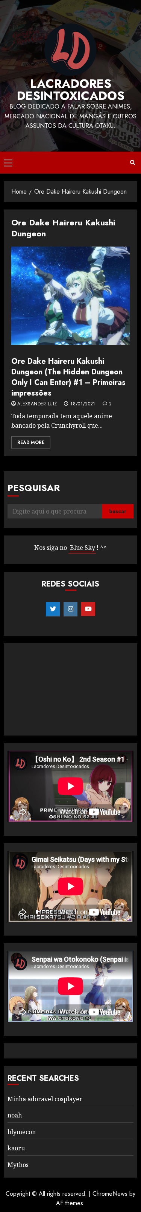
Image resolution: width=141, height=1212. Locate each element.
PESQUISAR (34, 487)
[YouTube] (88, 609)
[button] (8, 162)
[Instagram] (70, 609)
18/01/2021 (83, 404)
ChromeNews (109, 1193)
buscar (117, 511)
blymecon (22, 1132)
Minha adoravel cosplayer (45, 1099)
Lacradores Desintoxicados (70, 89)
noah (15, 1115)
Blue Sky (82, 547)
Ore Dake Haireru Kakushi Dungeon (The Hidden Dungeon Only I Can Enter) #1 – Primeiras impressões (68, 377)
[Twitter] (53, 609)
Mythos (18, 1165)
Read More (30, 442)
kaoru (16, 1148)
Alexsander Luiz (37, 404)
